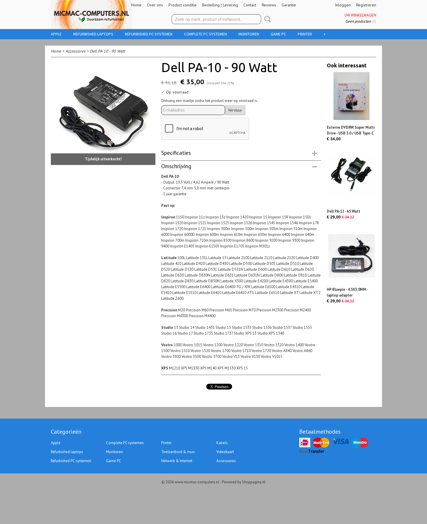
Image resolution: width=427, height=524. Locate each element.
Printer (305, 34)
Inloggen (343, 5)
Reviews (269, 5)
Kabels (222, 442)
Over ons (155, 5)
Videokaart (225, 451)
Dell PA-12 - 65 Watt (343, 211)
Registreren (366, 5)
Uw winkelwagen (360, 15)
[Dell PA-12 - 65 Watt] (351, 180)
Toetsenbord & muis (178, 451)
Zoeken (266, 19)
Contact (249, 5)
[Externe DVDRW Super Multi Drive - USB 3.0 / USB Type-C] (351, 96)
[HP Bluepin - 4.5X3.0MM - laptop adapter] (351, 258)
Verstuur (235, 110)
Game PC (278, 34)
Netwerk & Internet (176, 460)
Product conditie (182, 5)
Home (136, 5)
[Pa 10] (103, 112)
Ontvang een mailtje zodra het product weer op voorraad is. (209, 100)
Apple (56, 34)
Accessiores (75, 51)
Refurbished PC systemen (149, 34)
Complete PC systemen (205, 34)
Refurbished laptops (93, 34)
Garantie (288, 5)
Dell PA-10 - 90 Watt (107, 51)
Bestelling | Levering (220, 5)
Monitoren (248, 34)
